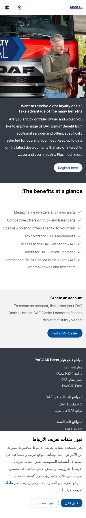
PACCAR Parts (72, 386)
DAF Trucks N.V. (70, 404)
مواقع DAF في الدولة (68, 410)
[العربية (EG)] (7, 7)
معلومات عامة (73, 367)
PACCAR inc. (73, 429)
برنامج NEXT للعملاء (69, 373)
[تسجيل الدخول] (19, 7)
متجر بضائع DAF (72, 379)
